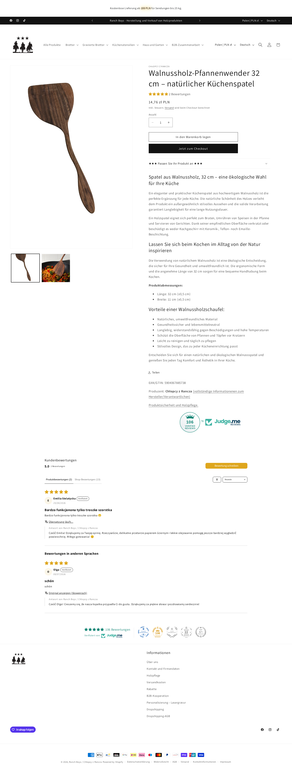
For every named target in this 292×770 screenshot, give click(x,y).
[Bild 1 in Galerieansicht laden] (25, 268)
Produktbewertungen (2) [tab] (59, 479)
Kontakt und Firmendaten (163, 669)
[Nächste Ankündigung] (199, 21)
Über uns (152, 662)
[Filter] (217, 479)
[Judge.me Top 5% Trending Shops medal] (200, 632)
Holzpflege (153, 675)
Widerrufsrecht (161, 761)
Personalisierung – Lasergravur (166, 702)
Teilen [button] (156, 372)
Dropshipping (155, 709)
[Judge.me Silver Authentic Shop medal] (172, 632)
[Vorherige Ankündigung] (92, 21)
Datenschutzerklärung (138, 761)
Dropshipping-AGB (158, 716)
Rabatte (152, 689)
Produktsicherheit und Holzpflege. (173, 405)
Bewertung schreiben (226, 465)
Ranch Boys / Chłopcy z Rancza (85, 762)
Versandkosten (156, 682)
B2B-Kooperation (158, 696)
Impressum (225, 761)
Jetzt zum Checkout (193, 149)
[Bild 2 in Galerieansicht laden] (56, 268)
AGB (175, 761)
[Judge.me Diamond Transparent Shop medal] (143, 632)
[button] (71, 45)
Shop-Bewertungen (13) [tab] (87, 479)
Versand (169, 107)
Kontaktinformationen (204, 761)
